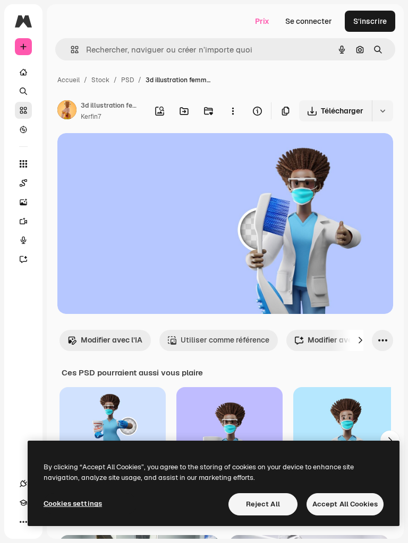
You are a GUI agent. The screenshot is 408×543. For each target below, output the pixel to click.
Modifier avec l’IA (111, 340)
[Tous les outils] (23, 163)
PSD (127, 80)
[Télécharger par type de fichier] (382, 110)
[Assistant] (23, 259)
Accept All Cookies (345, 504)
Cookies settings (73, 503)
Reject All (263, 504)
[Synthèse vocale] (23, 240)
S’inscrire (370, 21)
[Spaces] (23, 182)
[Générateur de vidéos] (23, 221)
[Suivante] (360, 340)
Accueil (68, 80)
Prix (262, 21)
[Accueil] (23, 72)
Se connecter (308, 21)
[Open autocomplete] (70, 50)
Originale (127, 153)
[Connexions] (23, 483)
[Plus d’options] (232, 110)
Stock (100, 80)
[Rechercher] (23, 91)
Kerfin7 (91, 116)
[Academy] (23, 502)
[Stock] (23, 110)
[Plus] (23, 521)
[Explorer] (23, 129)
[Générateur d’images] (23, 202)
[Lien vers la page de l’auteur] (66, 111)
